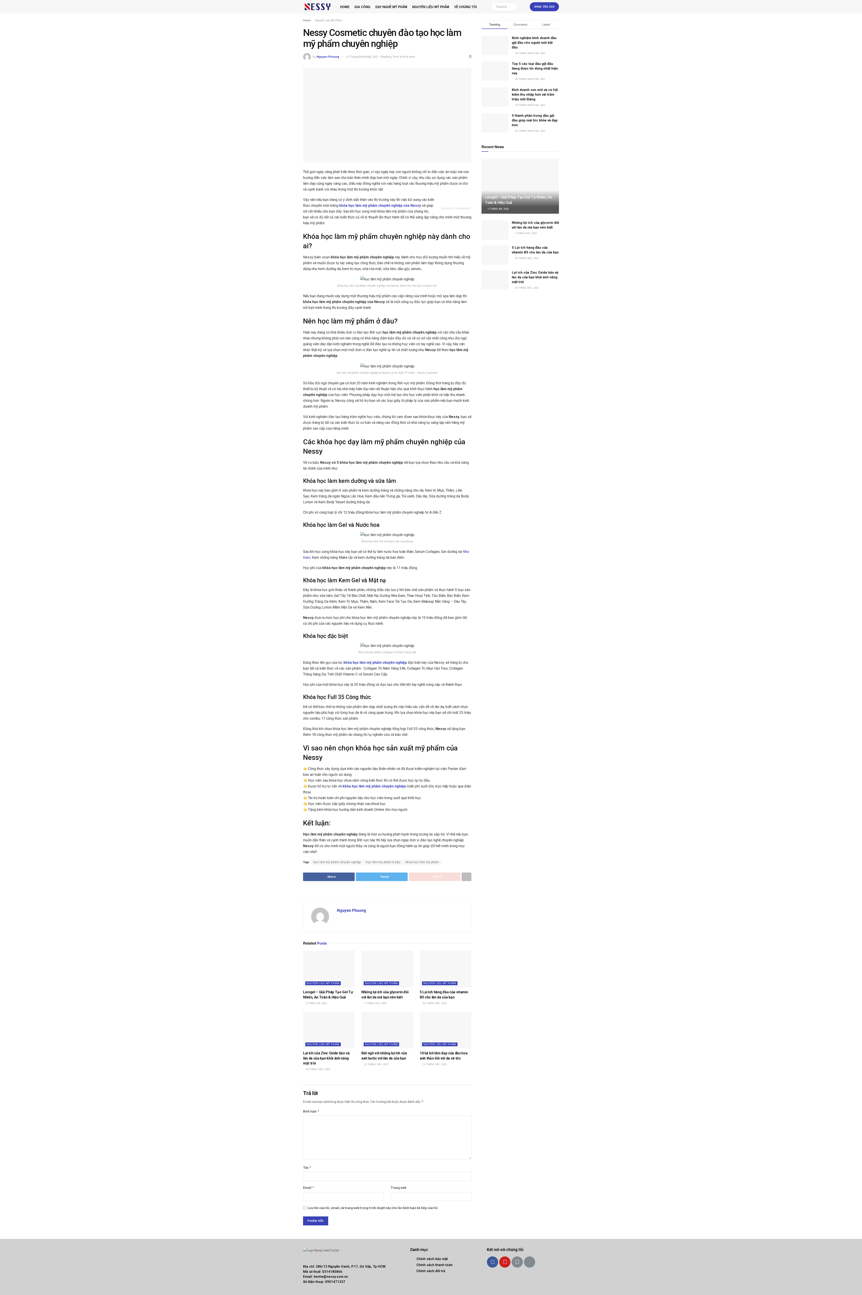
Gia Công (362, 6)
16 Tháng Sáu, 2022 (434, 1064)
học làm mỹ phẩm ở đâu (383, 862)
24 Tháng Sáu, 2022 (317, 1069)
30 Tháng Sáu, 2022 (434, 1003)
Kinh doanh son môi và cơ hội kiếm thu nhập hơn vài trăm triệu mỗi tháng (535, 94)
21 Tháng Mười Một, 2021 (362, 56)
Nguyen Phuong (328, 56)
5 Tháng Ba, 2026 (316, 1003)
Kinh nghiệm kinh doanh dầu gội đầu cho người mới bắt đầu (534, 42)
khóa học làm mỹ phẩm (422, 862)
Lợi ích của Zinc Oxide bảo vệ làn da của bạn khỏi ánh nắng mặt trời (326, 1058)
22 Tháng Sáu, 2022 (375, 1064)
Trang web (398, 1187)
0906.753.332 (544, 6)
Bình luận (311, 1111)
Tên (307, 1167)
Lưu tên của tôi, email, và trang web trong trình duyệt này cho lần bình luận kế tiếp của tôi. (373, 1208)
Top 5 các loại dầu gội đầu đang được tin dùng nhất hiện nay (535, 68)
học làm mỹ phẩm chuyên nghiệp (337, 862)
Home (345, 6)
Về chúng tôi (465, 6)
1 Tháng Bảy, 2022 (375, 1003)
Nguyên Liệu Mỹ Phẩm (430, 6)
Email (308, 1187)
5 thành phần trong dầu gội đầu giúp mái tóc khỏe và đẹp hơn (535, 120)
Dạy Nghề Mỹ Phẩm (391, 6)
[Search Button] (512, 6)
